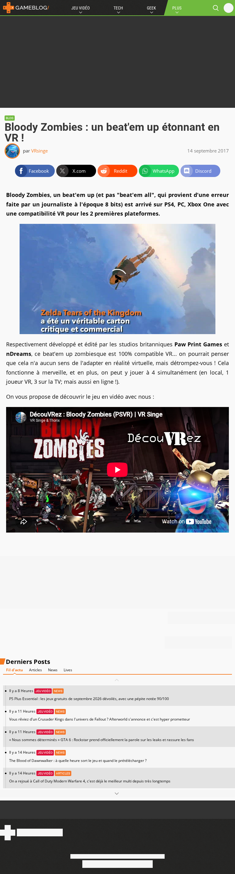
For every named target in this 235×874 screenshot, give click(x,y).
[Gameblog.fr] (24, 7)
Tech (118, 8)
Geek (151, 8)
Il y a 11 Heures (99, 715)
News (53, 669)
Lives (68, 669)
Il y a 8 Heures (89, 694)
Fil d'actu (14, 669)
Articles (35, 669)
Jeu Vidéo (80, 8)
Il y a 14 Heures (78, 756)
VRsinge (39, 151)
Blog (9, 118)
